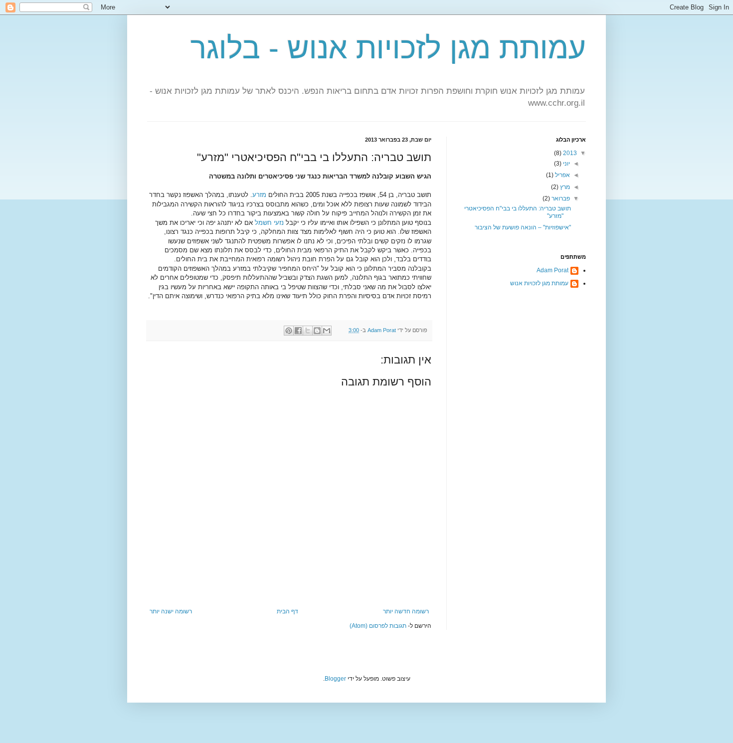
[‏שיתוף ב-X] (308, 331)
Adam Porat (552, 270)
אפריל (561, 175)
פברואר (560, 198)
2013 (569, 153)
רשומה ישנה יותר (171, 611)
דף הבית (287, 611)
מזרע (259, 194)
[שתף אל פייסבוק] (298, 331)
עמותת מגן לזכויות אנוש (539, 283)
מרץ (564, 187)
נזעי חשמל (269, 222)
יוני (565, 163)
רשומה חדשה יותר (406, 611)
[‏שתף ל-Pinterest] (289, 331)
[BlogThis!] (317, 331)
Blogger (335, 678)
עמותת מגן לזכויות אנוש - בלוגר (388, 48)
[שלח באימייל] (327, 331)
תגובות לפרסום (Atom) (378, 625)
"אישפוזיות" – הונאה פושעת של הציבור (523, 227)
